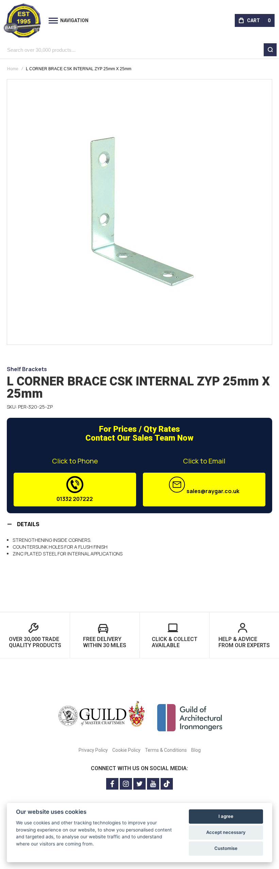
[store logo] (22, 20)
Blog (196, 750)
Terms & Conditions (166, 750)
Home (12, 68)
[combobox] (139, 49)
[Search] (270, 49)
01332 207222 (74, 499)
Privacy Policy (93, 750)
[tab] (139, 524)
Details (28, 524)
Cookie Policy (126, 750)
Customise (225, 848)
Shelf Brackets (27, 369)
